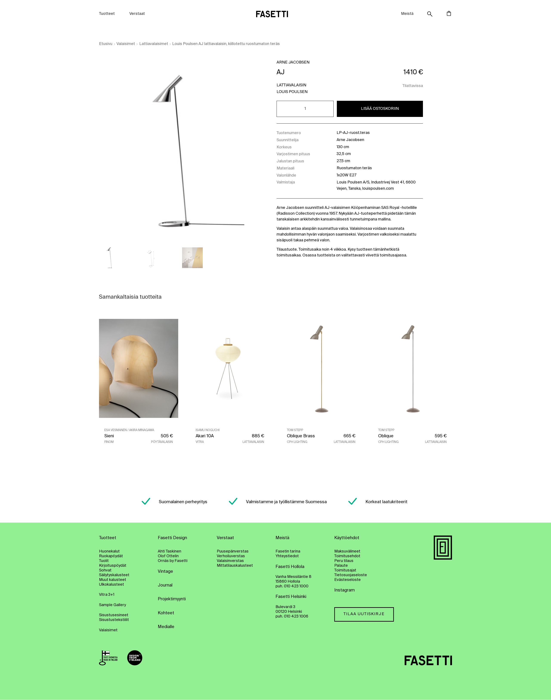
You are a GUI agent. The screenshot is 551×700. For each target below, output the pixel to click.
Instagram (344, 590)
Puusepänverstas (233, 551)
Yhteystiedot (287, 556)
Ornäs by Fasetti (172, 561)
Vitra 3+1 (106, 595)
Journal (165, 585)
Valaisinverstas (230, 561)
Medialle (166, 627)
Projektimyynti (172, 599)
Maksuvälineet (347, 551)
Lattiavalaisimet (153, 44)
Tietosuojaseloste (350, 575)
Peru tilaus (343, 561)
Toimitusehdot (347, 556)
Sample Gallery (112, 605)
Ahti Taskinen (169, 551)
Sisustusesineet (113, 615)
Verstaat (137, 14)
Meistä (407, 14)
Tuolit (104, 561)
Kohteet (166, 613)
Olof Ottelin (168, 556)
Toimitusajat (345, 570)
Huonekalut (109, 551)
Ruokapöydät (111, 556)
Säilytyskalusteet (114, 575)
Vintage (165, 572)
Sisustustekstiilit (114, 620)
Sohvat (105, 570)
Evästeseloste (347, 580)
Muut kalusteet (112, 580)
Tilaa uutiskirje (364, 614)
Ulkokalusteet (111, 585)
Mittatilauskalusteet (235, 566)
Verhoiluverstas (231, 556)
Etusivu (105, 44)
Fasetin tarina (288, 551)
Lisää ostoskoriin (380, 109)
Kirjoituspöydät (112, 566)
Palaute (341, 566)
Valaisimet (125, 44)
